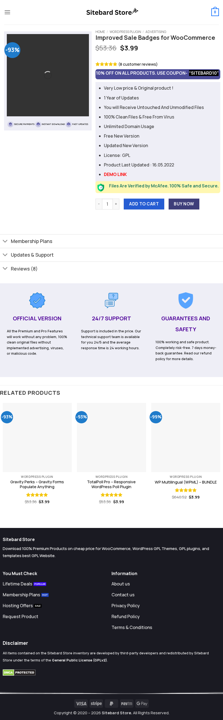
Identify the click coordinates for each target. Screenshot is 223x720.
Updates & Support (32, 254)
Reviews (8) (24, 268)
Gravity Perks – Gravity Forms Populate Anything (37, 484)
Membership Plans (31, 241)
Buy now (184, 204)
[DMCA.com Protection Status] (19, 672)
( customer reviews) (138, 64)
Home (100, 31)
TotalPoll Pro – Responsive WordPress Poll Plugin (111, 484)
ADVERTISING (155, 31)
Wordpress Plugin (125, 31)
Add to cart (144, 204)
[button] (7, 12)
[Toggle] (5, 242)
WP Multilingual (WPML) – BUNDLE (186, 482)
